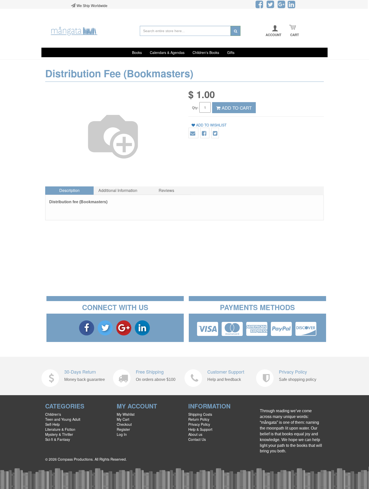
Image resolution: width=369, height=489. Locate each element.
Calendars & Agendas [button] (167, 52)
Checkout (124, 424)
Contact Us (197, 439)
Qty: (195, 108)
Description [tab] (69, 190)
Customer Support (225, 371)
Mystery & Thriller (59, 434)
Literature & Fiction (60, 429)
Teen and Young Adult (62, 419)
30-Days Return (80, 371)
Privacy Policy (293, 371)
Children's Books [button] (206, 52)
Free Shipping (150, 371)
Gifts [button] (230, 52)
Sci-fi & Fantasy (57, 439)
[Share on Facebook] (204, 133)
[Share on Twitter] (215, 133)
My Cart (123, 419)
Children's (53, 414)
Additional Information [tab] (117, 190)
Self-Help (52, 424)
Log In (122, 434)
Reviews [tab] (166, 190)
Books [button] (137, 52)
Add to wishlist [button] (211, 124)
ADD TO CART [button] (236, 107)
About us (195, 434)
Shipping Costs (200, 414)
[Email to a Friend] (192, 133)
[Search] (235, 31)
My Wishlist (126, 414)
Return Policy (198, 419)
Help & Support (200, 429)
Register (123, 429)
